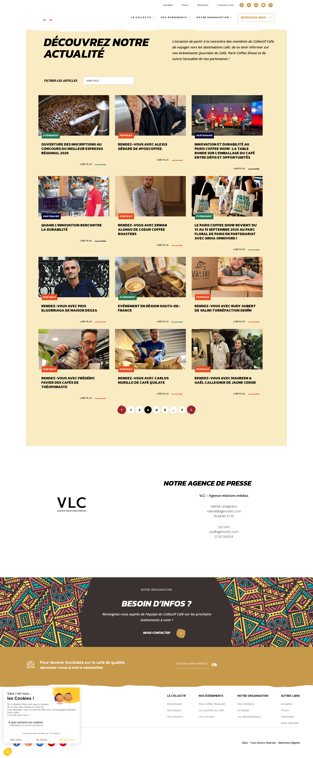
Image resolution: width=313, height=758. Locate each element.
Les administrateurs (249, 716)
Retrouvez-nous (253, 17)
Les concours (206, 716)
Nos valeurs (174, 710)
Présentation (174, 704)
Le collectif (141, 17)
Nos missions (175, 716)
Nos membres (245, 704)
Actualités (168, 5)
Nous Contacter (156, 632)
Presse (185, 5)
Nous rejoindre (290, 723)
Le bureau (243, 710)
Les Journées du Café (211, 710)
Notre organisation (213, 17)
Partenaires (202, 5)
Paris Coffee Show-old (212, 704)
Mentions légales (289, 742)
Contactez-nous (225, 5)
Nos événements (174, 17)
